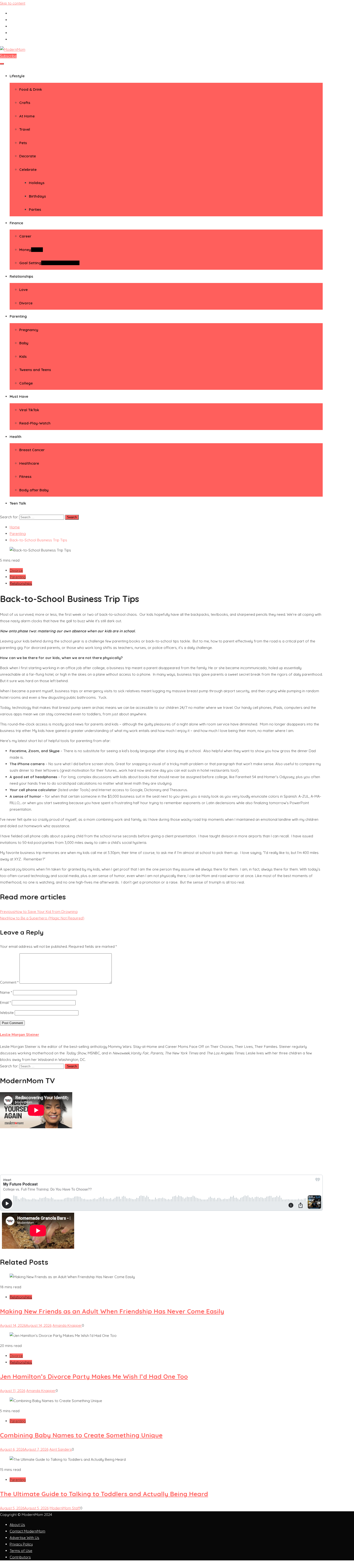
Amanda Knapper (67, 1325)
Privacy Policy (21, 1544)
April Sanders (60, 1449)
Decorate (27, 156)
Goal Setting (49, 263)
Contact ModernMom (27, 1531)
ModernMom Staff (65, 1508)
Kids (23, 356)
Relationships (21, 276)
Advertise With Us (24, 1537)
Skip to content (12, 3)
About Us (17, 1524)
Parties (35, 209)
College (26, 383)
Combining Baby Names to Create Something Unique (81, 1435)
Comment (9, 982)
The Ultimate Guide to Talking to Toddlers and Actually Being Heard (104, 1494)
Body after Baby (34, 490)
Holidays (37, 182)
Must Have (19, 396)
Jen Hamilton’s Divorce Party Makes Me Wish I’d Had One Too (94, 1376)
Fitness (25, 476)
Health (15, 436)
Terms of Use (21, 1550)
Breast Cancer (32, 450)
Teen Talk (18, 503)
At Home (27, 116)
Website (7, 1012)
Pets (23, 143)
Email (5, 1002)
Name (6, 992)
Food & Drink (30, 89)
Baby (23, 343)
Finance (16, 223)
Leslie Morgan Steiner (19, 1034)
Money (31, 249)
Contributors (20, 1557)
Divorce (26, 303)
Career (25, 236)
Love (23, 289)
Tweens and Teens (35, 369)
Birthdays (37, 196)
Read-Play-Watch (35, 423)
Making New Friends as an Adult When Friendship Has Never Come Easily (112, 1311)
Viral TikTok (29, 410)
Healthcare (29, 463)
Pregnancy (28, 329)
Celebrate (28, 169)
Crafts (24, 102)
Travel (24, 129)
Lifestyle (17, 76)
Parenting (18, 316)
